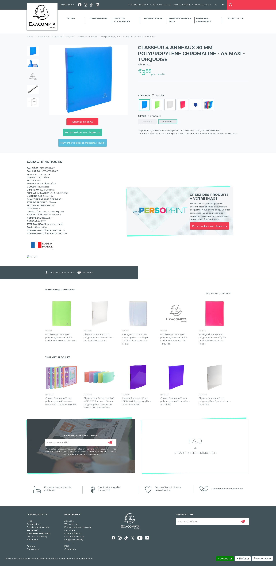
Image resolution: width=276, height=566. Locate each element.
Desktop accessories (122, 20)
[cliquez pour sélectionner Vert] (157, 105)
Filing (71, 18)
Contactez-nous (201, 5)
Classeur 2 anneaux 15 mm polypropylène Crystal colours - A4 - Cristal (215, 401)
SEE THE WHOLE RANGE (218, 293)
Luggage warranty (73, 539)
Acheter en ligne (82, 121)
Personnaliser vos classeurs (82, 132)
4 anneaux (167, 121)
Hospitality (235, 18)
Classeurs (57, 36)
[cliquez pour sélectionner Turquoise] (144, 105)
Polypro (69, 36)
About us (68, 521)
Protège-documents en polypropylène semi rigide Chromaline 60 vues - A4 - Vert (60, 337)
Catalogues (33, 549)
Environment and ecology (77, 527)
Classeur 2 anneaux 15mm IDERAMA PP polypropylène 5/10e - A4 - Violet (136, 401)
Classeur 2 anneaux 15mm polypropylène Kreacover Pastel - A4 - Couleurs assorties (60, 401)
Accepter (226, 558)
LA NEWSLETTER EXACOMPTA (81, 435)
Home (30, 36)
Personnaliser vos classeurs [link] (209, 226)
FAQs (67, 546)
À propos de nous (138, 5)
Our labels (69, 530)
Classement (43, 36)
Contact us (70, 549)
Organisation (98, 18)
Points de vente (182, 5)
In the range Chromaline (60, 289)
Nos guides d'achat (74, 536)
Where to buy (71, 524)
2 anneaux (147, 121)
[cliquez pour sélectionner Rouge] (183, 105)
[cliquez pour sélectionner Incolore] (170, 105)
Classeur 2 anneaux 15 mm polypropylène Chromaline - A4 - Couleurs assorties (98, 337)
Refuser (243, 558)
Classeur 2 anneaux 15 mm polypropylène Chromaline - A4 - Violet (175, 401)
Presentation (153, 18)
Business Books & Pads (180, 20)
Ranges (31, 546)
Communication (72, 533)
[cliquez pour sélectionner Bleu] (195, 105)
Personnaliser (262, 558)
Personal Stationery (203, 20)
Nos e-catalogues (160, 5)
